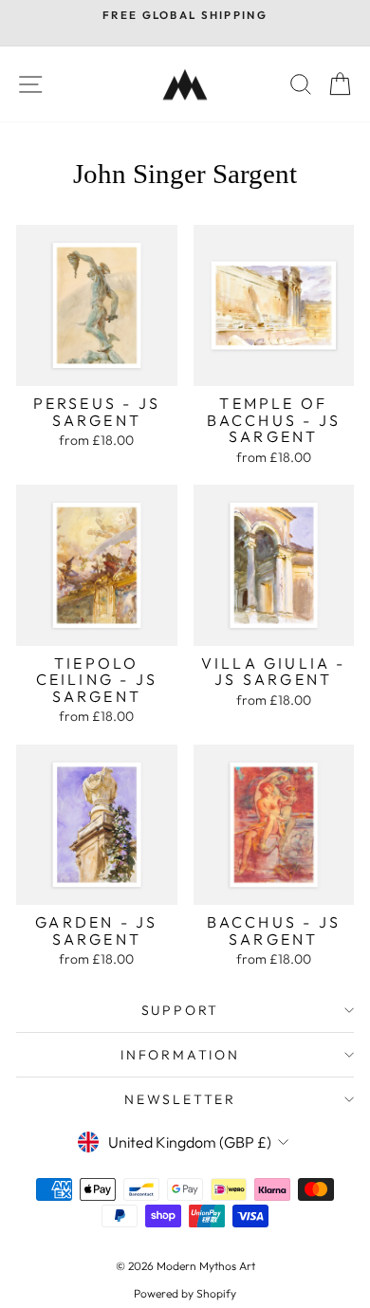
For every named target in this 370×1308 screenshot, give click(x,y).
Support (180, 1010)
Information (180, 1054)
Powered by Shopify (185, 1293)
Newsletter (180, 1099)
